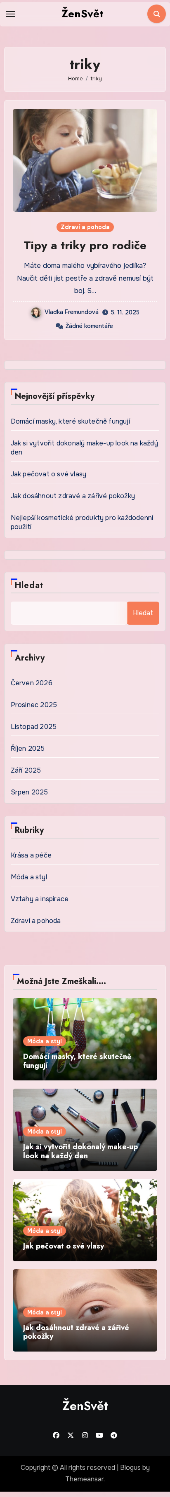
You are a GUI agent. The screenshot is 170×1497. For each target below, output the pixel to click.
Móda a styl (29, 877)
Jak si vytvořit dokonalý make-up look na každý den (80, 1151)
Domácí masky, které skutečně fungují (70, 421)
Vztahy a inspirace (40, 899)
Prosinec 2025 (34, 704)
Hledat (29, 585)
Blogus (130, 1467)
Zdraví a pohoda (85, 227)
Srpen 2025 (29, 792)
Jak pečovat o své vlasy (49, 474)
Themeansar (84, 1479)
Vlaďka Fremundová (72, 312)
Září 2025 (26, 770)
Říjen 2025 (28, 748)
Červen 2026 (31, 683)
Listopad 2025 (34, 726)
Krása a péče (31, 855)
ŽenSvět (82, 13)
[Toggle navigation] (10, 14)
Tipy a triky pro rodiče (85, 245)
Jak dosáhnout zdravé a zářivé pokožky (73, 496)
